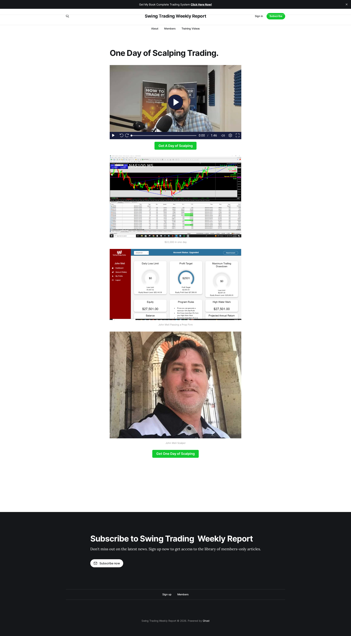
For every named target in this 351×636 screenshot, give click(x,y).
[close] (347, 4)
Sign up (166, 594)
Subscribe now (109, 563)
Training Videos (191, 28)
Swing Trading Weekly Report (175, 16)
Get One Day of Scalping (175, 454)
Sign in (259, 16)
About (154, 28)
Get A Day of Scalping (175, 146)
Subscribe (275, 16)
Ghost (206, 620)
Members (170, 28)
